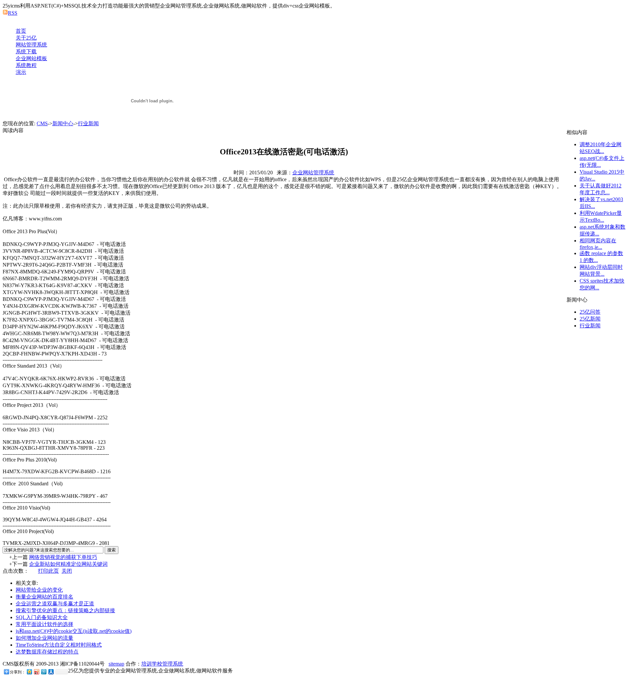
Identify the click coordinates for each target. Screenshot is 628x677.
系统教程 (26, 65)
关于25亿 (26, 38)
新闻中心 (62, 123)
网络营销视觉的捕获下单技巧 (63, 557)
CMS (42, 123)
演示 (21, 72)
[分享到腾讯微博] (43, 672)
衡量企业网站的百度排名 (44, 596)
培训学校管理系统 (162, 664)
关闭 (66, 571)
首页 (21, 31)
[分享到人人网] (50, 672)
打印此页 (48, 571)
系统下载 (26, 51)
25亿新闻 (590, 318)
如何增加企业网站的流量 (44, 638)
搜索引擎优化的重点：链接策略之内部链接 (65, 610)
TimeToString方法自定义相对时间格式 (59, 645)
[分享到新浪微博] (36, 672)
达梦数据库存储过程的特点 (47, 651)
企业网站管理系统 (313, 172)
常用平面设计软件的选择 (44, 624)
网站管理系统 (31, 44)
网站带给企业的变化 (39, 590)
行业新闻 (88, 123)
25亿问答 (590, 312)
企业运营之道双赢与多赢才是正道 (55, 603)
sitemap (116, 664)
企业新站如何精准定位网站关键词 (68, 564)
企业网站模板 (31, 58)
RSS (12, 13)
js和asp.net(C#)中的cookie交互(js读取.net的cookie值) (73, 631)
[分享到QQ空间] (29, 672)
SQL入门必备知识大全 (42, 617)
